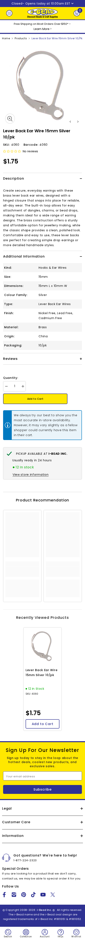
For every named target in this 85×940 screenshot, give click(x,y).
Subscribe (42, 789)
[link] (22, 572)
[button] (70, 121)
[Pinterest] (23, 894)
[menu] (9, 13)
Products (21, 38)
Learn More (42, 29)
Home (6, 38)
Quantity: (10, 378)
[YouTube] (43, 894)
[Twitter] (53, 894)
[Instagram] (14, 894)
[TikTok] (33, 894)
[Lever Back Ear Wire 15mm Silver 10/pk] (42, 646)
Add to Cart (35, 399)
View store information (30, 474)
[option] (42, 86)
